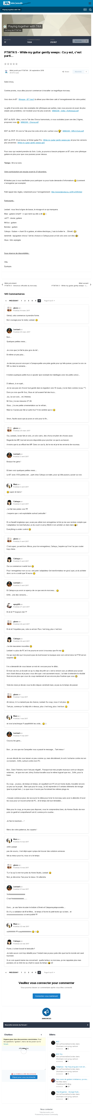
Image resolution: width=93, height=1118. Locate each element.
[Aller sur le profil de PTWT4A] (6, 71)
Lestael (16, 329)
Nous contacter (46, 1109)
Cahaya (16, 501)
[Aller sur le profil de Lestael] (9, 330)
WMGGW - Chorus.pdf (30, 122)
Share (66, 72)
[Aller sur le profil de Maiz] (9, 485)
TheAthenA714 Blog (63, 1084)
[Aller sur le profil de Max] (53, 1080)
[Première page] (6, 300)
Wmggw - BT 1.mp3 (26, 99)
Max (60, 1082)
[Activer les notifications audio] (42, 1035)
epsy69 (16, 604)
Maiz (15, 484)
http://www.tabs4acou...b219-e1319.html (66, 192)
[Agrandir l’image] (36, 320)
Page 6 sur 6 (49, 301)
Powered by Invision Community (46, 1114)
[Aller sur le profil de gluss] (9, 309)
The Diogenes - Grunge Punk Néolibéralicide (67, 1092)
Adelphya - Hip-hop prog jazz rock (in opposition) (70, 1067)
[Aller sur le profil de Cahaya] (9, 502)
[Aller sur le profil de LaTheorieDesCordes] (53, 1043)
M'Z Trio (59, 1054)
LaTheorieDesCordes (67, 1044)
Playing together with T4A (24, 26)
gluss (15, 308)
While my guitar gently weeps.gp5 (31, 143)
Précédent (13, 301)
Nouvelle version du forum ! (16, 1025)
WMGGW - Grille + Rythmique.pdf (65, 111)
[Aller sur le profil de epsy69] (9, 605)
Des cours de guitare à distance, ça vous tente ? (72, 1079)
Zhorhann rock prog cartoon (67, 1046)
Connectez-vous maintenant (46, 996)
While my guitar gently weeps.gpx (56, 140)
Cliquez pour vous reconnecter (23, 1077)
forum (6, 1044)
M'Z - (58, 1042)
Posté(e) (21, 310)
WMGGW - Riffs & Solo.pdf (73, 131)
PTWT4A (17, 30)
